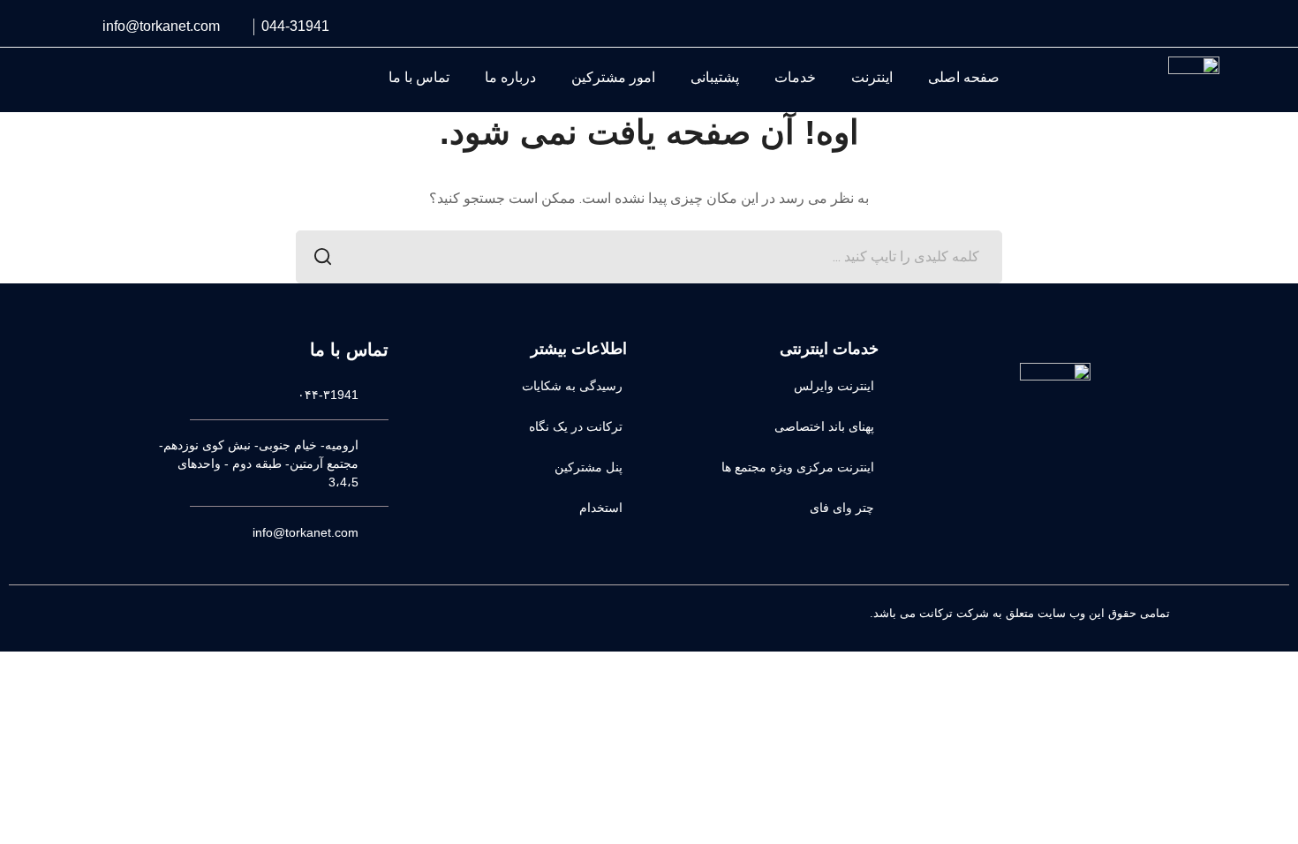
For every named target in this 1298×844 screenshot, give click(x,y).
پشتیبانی (715, 77)
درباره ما (510, 77)
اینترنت (872, 77)
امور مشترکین (613, 77)
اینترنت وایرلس (834, 386)
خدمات (795, 77)
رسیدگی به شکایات (572, 386)
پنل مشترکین (589, 467)
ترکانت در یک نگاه (576, 426)
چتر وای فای (842, 508)
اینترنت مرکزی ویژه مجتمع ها (797, 467)
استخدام (601, 508)
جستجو (322, 257)
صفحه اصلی (964, 77)
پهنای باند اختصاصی (824, 426)
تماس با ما (419, 77)
